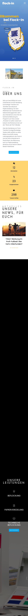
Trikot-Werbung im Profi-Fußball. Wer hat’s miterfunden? (14, 241)
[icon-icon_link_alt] (14, 177)
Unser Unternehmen (7, 29)
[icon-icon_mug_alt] (14, 190)
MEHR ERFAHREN (14, 152)
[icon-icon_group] (14, 163)
